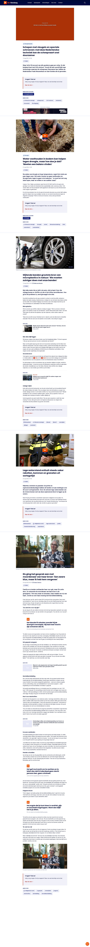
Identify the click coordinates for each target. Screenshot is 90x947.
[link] (28, 44)
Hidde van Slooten (38, 283)
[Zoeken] (84, 2)
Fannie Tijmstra (37, 582)
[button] (18, 37)
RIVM (44, 358)
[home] (10, 2)
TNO (36, 358)
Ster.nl (48, 107)
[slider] (45, 34)
